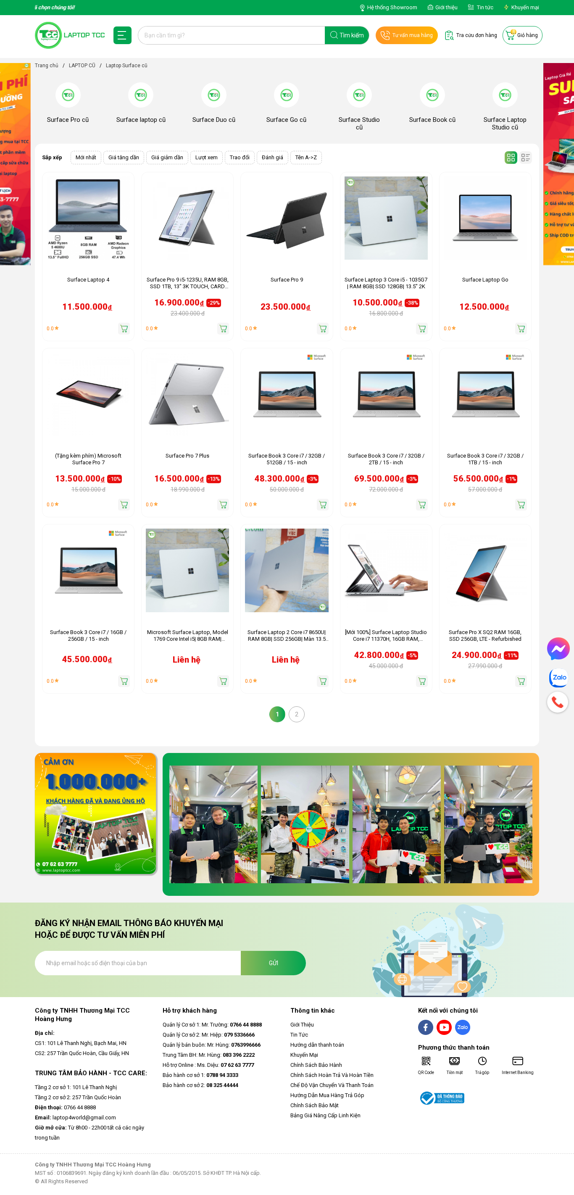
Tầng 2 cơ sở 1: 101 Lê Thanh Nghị (76, 1087)
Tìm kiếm (352, 35)
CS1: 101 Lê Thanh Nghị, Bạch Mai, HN (80, 1043)
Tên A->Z (306, 157)
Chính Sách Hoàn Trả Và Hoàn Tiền (332, 1075)
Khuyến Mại (304, 1055)
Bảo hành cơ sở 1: (200, 1075)
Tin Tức (299, 1035)
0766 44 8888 (65, 1107)
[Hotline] (558, 702)
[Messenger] (558, 648)
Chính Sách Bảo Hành (316, 1065)
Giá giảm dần (167, 157)
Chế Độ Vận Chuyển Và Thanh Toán (332, 1085)
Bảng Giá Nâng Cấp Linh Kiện (325, 1115)
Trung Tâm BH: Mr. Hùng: (209, 1055)
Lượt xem (206, 157)
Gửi (273, 963)
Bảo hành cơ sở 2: (200, 1085)
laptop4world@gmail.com (75, 1117)
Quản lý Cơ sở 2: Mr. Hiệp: (209, 1035)
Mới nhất (86, 157)
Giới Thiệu (302, 1024)
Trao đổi (240, 157)
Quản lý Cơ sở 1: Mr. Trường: (212, 1024)
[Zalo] (558, 678)
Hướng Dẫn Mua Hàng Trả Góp (327, 1095)
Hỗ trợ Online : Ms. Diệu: (208, 1065)
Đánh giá (272, 157)
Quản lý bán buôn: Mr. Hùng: (212, 1045)
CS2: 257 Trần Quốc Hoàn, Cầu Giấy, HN (82, 1053)
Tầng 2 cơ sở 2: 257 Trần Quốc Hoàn (78, 1097)
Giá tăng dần (123, 157)
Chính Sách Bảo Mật (314, 1105)
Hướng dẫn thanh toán (317, 1045)
